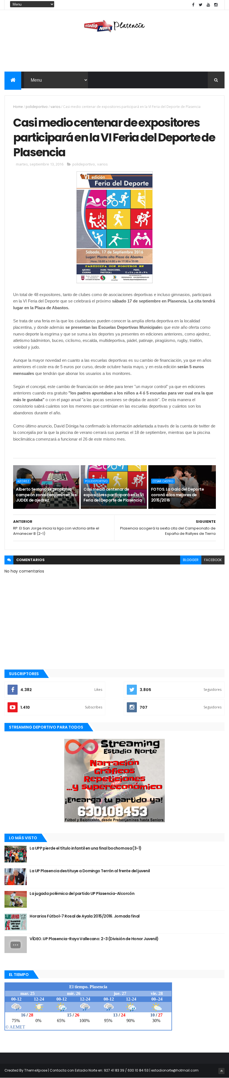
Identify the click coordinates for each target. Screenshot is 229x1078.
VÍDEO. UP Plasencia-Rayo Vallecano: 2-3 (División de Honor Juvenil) (94, 939)
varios (55, 106)
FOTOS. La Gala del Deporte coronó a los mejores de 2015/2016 (177, 494)
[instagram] (216, 5)
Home (18, 106)
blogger (191, 559)
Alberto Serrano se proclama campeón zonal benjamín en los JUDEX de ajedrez (46, 494)
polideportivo (37, 106)
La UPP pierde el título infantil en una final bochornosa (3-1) (85, 848)
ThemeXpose (35, 1070)
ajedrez (23, 481)
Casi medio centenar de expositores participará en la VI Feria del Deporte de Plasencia (114, 494)
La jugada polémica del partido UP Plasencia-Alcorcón (82, 893)
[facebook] (193, 5)
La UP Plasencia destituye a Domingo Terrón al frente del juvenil (90, 871)
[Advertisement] (114, 53)
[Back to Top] (221, 1071)
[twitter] (201, 5)
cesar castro (162, 481)
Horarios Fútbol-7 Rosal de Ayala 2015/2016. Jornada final (84, 916)
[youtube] (208, 5)
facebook (213, 559)
